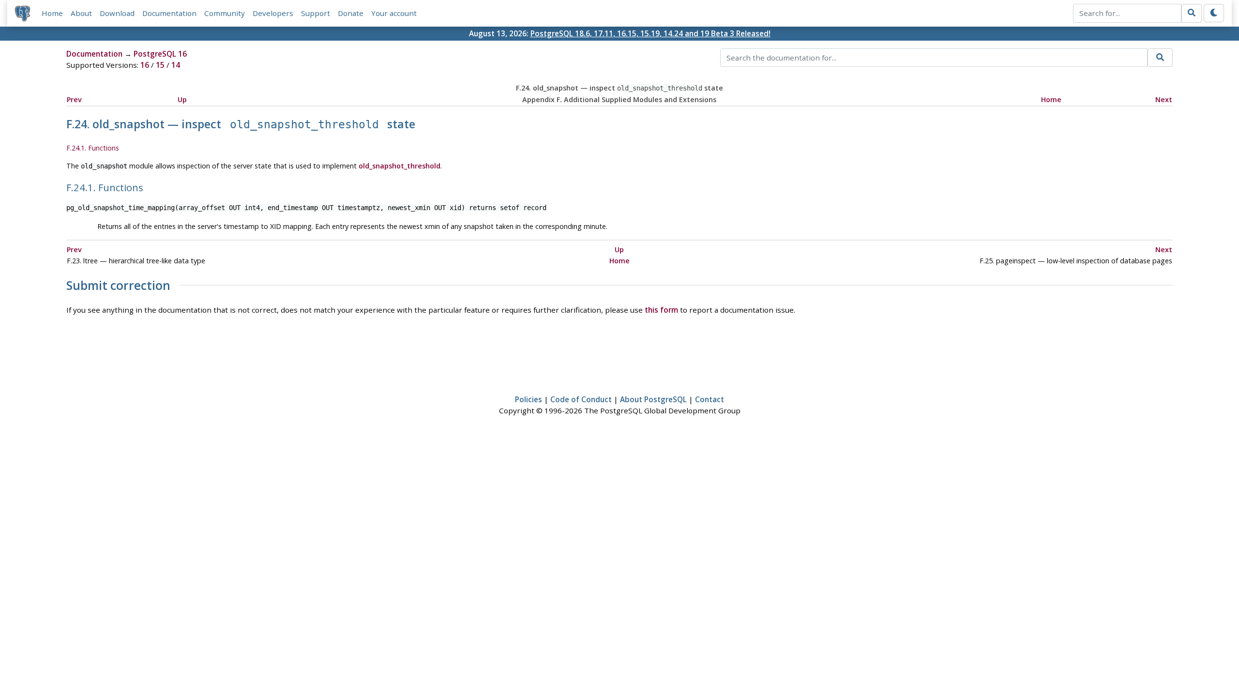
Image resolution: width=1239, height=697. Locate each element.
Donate (350, 13)
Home (52, 13)
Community (224, 13)
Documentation (169, 13)
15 (160, 65)
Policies (528, 399)
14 (175, 65)
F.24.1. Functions (92, 147)
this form (661, 310)
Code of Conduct (581, 399)
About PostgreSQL (653, 399)
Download (117, 13)
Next (1163, 99)
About (81, 13)
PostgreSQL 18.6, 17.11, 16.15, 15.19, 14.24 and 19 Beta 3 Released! (650, 33)
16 (144, 65)
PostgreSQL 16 (160, 54)
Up (182, 99)
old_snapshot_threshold (399, 165)
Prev (74, 99)
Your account (394, 13)
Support (315, 13)
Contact (709, 399)
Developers (273, 13)
